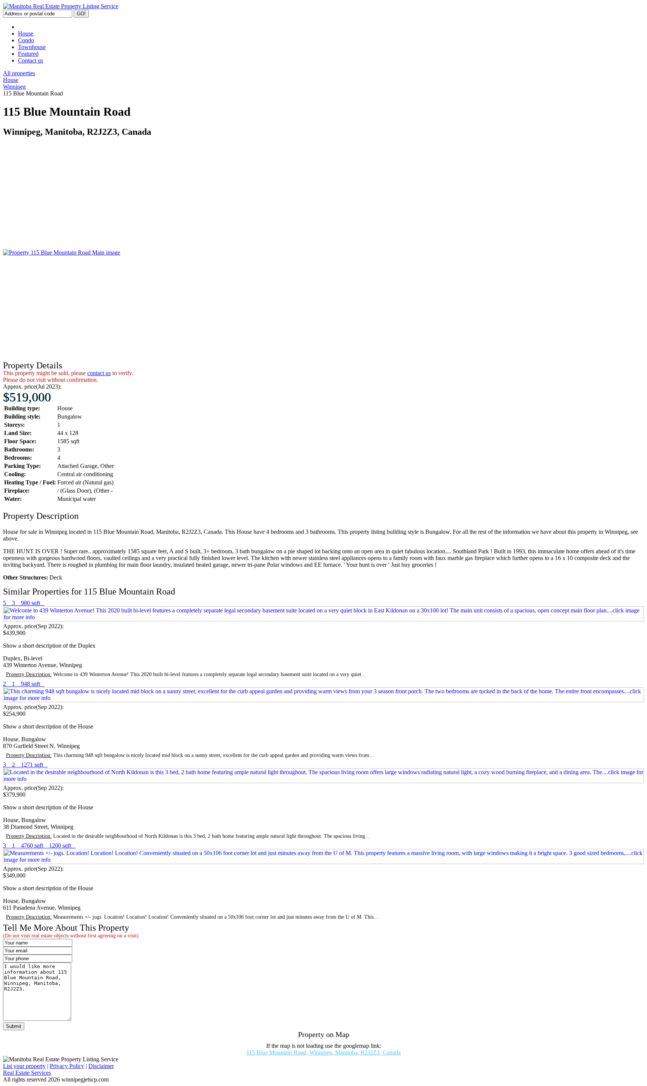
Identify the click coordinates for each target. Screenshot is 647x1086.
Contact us (30, 60)
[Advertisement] (227, 197)
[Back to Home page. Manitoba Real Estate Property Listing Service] (60, 6)
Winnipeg (14, 86)
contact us (99, 373)
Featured (28, 54)
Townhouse (32, 47)
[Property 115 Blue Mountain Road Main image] (61, 252)
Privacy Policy (67, 1066)
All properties (19, 73)
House (25, 33)
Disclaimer (101, 1066)
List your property (24, 1066)
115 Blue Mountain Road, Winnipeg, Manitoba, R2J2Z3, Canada (323, 1052)
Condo (26, 40)
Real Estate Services (27, 1073)
